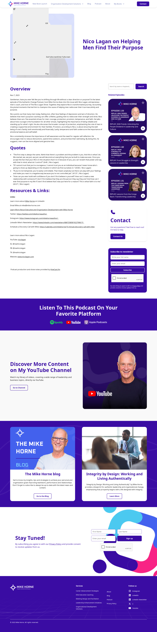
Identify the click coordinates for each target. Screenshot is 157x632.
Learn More (114, 496)
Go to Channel (19, 388)
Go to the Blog (43, 496)
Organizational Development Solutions (86, 608)
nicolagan (22, 239)
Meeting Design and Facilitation (87, 599)
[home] (18, 3)
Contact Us (118, 236)
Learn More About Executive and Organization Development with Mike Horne (41, 210)
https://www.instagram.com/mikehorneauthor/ (38, 218)
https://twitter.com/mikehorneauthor (32, 214)
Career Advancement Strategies (87, 591)
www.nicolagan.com (26, 257)
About (107, 4)
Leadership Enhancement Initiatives (89, 603)
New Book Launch (40, 4)
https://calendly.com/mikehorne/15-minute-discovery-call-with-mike (67, 227)
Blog (89, 4)
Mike (27, 201)
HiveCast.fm (55, 269)
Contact (143, 4)
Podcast (98, 4)
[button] (67, 4)
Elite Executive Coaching (84, 595)
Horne (32, 201)
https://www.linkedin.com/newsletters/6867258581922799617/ (58, 222)
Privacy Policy (136, 286)
